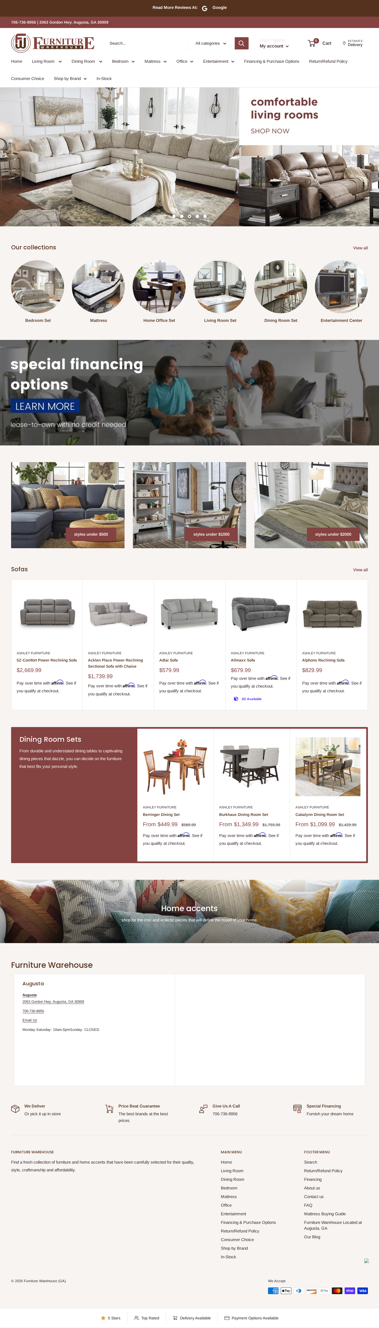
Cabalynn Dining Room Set (319, 814)
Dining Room (84, 61)
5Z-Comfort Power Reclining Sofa (47, 660)
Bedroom (120, 61)
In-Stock (104, 78)
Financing (313, 1179)
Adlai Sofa (168, 660)
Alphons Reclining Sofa (323, 660)
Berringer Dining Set (161, 814)
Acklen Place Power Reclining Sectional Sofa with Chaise (115, 663)
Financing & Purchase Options (271, 61)
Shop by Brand (67, 78)
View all (361, 247)
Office (181, 61)
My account (272, 46)
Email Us (29, 1020)
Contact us (314, 1196)
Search (310, 1162)
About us (312, 1188)
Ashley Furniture (33, 653)
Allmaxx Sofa (243, 660)
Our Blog (312, 1236)
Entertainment (215, 61)
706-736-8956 (33, 1011)
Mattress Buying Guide (325, 1213)
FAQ (308, 1205)
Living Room (44, 61)
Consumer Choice (27, 78)
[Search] (242, 43)
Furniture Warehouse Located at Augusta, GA (333, 1225)
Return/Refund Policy (328, 61)
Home (16, 61)
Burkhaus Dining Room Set (243, 814)
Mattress (153, 61)
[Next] (368, 645)
